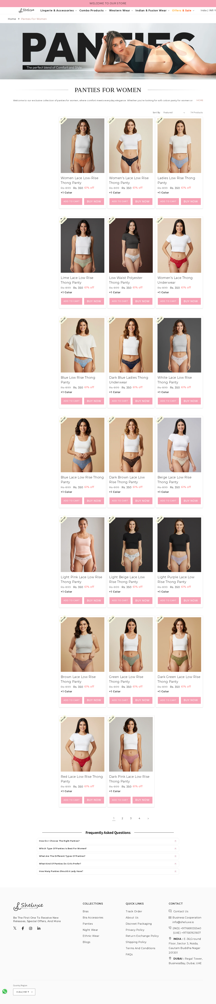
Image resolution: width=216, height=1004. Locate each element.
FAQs (129, 954)
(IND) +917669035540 (187, 928)
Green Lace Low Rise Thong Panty (126, 679)
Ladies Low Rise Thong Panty (176, 180)
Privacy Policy (135, 929)
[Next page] (148, 818)
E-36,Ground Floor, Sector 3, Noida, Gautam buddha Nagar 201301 (185, 945)
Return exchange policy (142, 935)
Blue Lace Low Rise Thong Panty (82, 479)
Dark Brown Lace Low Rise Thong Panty (127, 479)
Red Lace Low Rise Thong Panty (82, 779)
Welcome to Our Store (108, 3)
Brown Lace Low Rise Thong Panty (78, 679)
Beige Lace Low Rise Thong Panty (174, 479)
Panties (88, 923)
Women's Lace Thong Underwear (175, 280)
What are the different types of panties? (62, 856)
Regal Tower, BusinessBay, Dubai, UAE (186, 961)
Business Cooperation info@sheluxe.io (187, 920)
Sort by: (156, 112)
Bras (85, 911)
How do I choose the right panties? (59, 841)
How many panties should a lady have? (61, 871)
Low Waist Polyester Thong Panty (125, 280)
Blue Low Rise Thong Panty (78, 380)
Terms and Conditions (140, 948)
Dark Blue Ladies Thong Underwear (128, 380)
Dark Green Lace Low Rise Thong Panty (178, 679)
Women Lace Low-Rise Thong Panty (79, 180)
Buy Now (94, 201)
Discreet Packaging (139, 923)
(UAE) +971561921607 (186, 932)
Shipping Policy (136, 942)
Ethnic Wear (91, 935)
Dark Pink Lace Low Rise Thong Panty (129, 779)
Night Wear (90, 929)
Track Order (134, 911)
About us (132, 917)
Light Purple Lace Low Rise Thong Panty (175, 579)
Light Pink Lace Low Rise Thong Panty (81, 579)
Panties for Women (34, 18)
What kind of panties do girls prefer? (60, 863)
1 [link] (113, 818)
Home (12, 18)
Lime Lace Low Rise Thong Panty (77, 280)
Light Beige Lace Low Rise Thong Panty (127, 579)
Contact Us (180, 911)
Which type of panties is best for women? (63, 848)
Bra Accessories (93, 917)
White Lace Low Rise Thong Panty (174, 380)
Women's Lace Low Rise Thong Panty (129, 180)
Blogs (86, 942)
